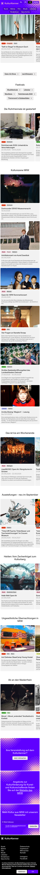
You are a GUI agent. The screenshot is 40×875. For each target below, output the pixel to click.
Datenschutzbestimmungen (19, 825)
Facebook (23, 859)
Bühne (12, 9)
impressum (24, 849)
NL (21, 2)
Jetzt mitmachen (20, 758)
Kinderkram (14, 12)
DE (30, 2)
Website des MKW (24, 792)
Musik (25, 9)
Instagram (24, 857)
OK (33, 872)
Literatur (33, 9)
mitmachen (24, 851)
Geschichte (25, 12)
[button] (37, 41)
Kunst (6, 9)
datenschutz (24, 847)
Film (19, 9)
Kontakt (23, 853)
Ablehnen (21, 872)
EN (25, 2)
